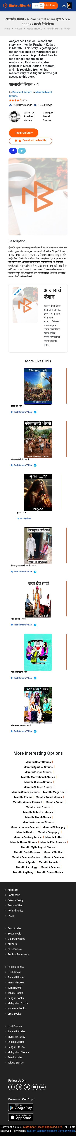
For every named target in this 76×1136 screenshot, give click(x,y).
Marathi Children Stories (38, 787)
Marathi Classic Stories (38, 782)
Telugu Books (15, 992)
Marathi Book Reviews (27, 852)
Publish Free (48, 5)
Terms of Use (15, 905)
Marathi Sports (26, 862)
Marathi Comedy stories (25, 792)
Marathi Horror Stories (23, 842)
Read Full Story (24, 132)
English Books (16, 966)
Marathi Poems (23, 797)
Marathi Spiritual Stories (38, 767)
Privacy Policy (15, 900)
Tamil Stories (15, 1057)
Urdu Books (14, 1013)
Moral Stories (47, 118)
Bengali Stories (16, 1047)
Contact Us (14, 895)
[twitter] (27, 1087)
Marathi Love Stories (38, 807)
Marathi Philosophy (54, 827)
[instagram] (19, 1087)
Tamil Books (14, 987)
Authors (12, 943)
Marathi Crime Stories (50, 872)
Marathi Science (50, 867)
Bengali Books (16, 998)
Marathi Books (16, 982)
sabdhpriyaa (25, 518)
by (12, 412)
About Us (13, 889)
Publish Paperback (18, 954)
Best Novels (14, 933)
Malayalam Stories (18, 1052)
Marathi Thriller (53, 852)
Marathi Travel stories (49, 797)
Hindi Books (14, 972)
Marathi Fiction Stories (38, 772)
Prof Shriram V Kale (23, 412)
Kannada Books (17, 1008)
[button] (41, 6)
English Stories (16, 1041)
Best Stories (14, 928)
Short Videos (15, 949)
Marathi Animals (48, 862)
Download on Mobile (34, 140)
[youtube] (35, 1087)
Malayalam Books (18, 1003)
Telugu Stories (16, 1062)
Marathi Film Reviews (53, 842)
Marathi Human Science (25, 827)
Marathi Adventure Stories (38, 822)
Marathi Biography (49, 832)
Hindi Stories (15, 1026)
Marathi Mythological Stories (38, 847)
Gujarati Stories (16, 1031)
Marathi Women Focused (27, 802)
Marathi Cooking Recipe (28, 837)
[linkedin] (42, 1087)
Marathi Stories (16, 1036)
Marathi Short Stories (38, 762)
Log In (66, 6)
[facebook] (11, 1087)
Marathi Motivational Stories (38, 777)
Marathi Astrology (26, 867)
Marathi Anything (23, 872)
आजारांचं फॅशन (52, 293)
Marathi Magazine (54, 792)
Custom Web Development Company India (51, 1130)
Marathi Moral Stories (38, 817)
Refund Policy (15, 910)
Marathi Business (54, 857)
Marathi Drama (54, 802)
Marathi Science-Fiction (26, 857)
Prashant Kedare (22, 92)
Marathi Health (25, 832)
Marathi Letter (53, 837)
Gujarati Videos (16, 938)
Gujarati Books (16, 977)
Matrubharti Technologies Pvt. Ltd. (43, 1126)
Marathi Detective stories (38, 812)
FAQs (11, 915)
